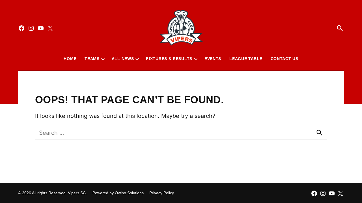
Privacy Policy (161, 193)
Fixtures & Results (169, 58)
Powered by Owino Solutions (118, 193)
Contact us (284, 58)
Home (70, 58)
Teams (92, 58)
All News (123, 58)
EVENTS (212, 58)
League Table (245, 58)
